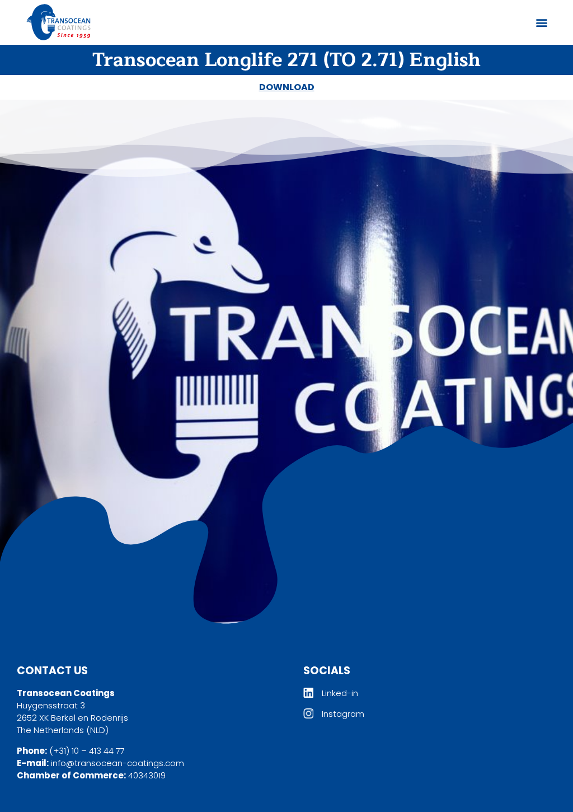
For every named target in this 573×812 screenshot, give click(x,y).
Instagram (343, 714)
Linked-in (340, 693)
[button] (541, 22)
